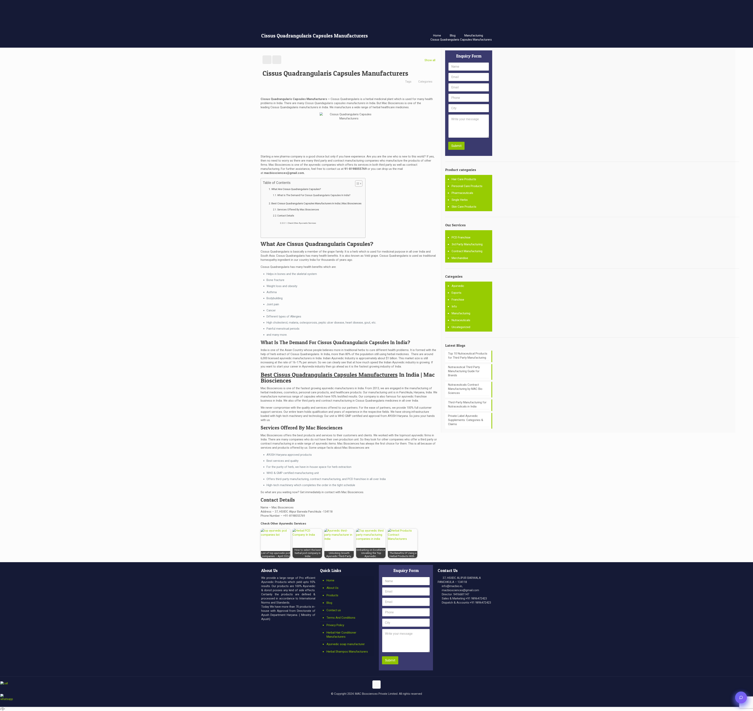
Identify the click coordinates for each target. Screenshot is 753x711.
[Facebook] (363, 701)
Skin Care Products (464, 206)
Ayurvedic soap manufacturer (345, 644)
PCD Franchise (461, 237)
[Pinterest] (384, 701)
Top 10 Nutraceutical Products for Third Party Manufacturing (467, 355)
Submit (456, 146)
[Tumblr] (390, 701)
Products (332, 595)
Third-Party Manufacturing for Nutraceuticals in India (467, 404)
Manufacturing (473, 35)
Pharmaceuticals (462, 193)
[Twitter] (368, 701)
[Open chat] (741, 697)
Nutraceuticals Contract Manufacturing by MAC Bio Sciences (465, 389)
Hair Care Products (464, 179)
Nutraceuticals (461, 320)
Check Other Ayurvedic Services (301, 223)
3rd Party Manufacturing (467, 244)
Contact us (333, 610)
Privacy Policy (335, 625)
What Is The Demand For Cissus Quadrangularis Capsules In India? (313, 195)
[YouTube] (374, 701)
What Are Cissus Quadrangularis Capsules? (296, 189)
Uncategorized (461, 327)
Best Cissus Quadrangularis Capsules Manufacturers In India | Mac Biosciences (316, 203)
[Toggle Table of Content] (356, 183)
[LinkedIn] (379, 701)
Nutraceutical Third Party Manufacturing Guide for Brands (464, 371)
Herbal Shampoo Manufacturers (347, 651)
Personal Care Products (467, 186)
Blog (453, 35)
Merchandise (460, 258)
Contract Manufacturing (467, 251)
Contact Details (285, 215)
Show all (430, 60)
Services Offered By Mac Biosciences (298, 209)
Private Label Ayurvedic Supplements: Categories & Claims (465, 420)
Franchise (458, 299)
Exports (456, 293)
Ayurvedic (458, 286)
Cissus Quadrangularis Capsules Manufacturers (461, 39)
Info (454, 306)
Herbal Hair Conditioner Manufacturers (341, 634)
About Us (332, 588)
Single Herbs (460, 200)
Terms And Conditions (340, 617)
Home (437, 35)
